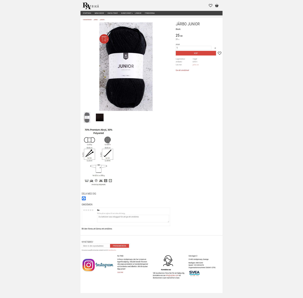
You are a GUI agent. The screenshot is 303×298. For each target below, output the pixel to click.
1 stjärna (84, 210)
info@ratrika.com (172, 275)
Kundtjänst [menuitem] (126, 13)
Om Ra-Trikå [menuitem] (112, 13)
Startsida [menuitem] (87, 13)
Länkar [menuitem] (138, 13)
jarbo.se (196, 65)
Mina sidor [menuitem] (99, 13)
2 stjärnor (86, 210)
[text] (198, 35)
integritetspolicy (112, 250)
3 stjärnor (88, 210)
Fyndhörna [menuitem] (150, 13)
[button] (212, 5)
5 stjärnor (92, 210)
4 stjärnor (90, 210)
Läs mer (120, 272)
